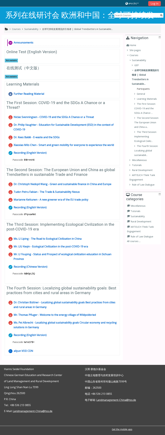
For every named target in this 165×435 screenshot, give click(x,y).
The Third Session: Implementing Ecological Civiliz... (145, 136)
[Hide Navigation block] (160, 37)
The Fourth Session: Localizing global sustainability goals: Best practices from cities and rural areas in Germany (61, 290)
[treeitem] (143, 45)
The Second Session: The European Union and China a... (146, 122)
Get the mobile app (122, 429)
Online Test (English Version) (31, 52)
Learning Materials (22, 84)
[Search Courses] (161, 15)
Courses (134, 55)
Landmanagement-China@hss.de (32, 411)
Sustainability (138, 216)
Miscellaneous (138, 205)
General (141, 93)
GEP (136, 65)
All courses (132, 241)
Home (133, 45)
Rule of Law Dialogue (142, 236)
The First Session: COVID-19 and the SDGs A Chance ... (145, 108)
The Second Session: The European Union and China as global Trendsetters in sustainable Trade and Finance (60, 172)
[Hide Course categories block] (160, 194)
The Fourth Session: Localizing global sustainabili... (146, 150)
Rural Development (141, 221)
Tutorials (135, 211)
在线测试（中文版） (23, 68)
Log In (154, 3)
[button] (136, 3)
